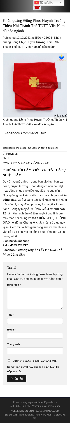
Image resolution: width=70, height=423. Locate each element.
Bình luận (14, 284)
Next (7, 158)
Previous (10, 153)
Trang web (13, 344)
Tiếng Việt (45, 2)
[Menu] (7, 6)
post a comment (49, 148)
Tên (10, 314)
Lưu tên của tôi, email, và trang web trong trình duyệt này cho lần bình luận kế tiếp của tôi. (33, 366)
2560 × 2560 (42, 37)
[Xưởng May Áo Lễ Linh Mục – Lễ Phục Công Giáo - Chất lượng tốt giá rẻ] (37, 6)
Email (11, 329)
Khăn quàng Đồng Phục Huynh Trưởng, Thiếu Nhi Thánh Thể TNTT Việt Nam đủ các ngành (32, 42)
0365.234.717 (19, 245)
